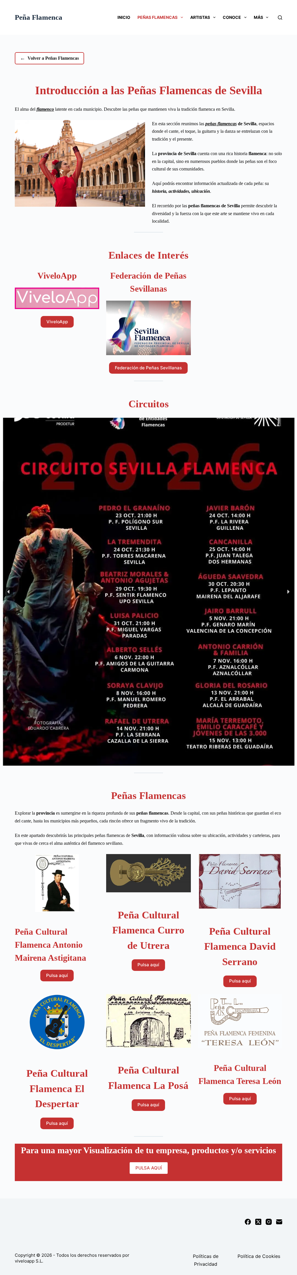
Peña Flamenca (38, 17)
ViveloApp (57, 321)
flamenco (45, 109)
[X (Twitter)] (258, 1222)
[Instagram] (269, 1222)
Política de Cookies (259, 1256)
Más (258, 17)
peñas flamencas (221, 123)
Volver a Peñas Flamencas (49, 58)
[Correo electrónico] (279, 1222)
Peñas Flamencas (157, 17)
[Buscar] (280, 17)
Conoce (232, 17)
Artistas (200, 17)
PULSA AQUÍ (148, 1168)
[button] (8, 591)
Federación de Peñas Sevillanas (148, 367)
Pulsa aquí (57, 975)
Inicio (123, 17)
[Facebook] (248, 1222)
